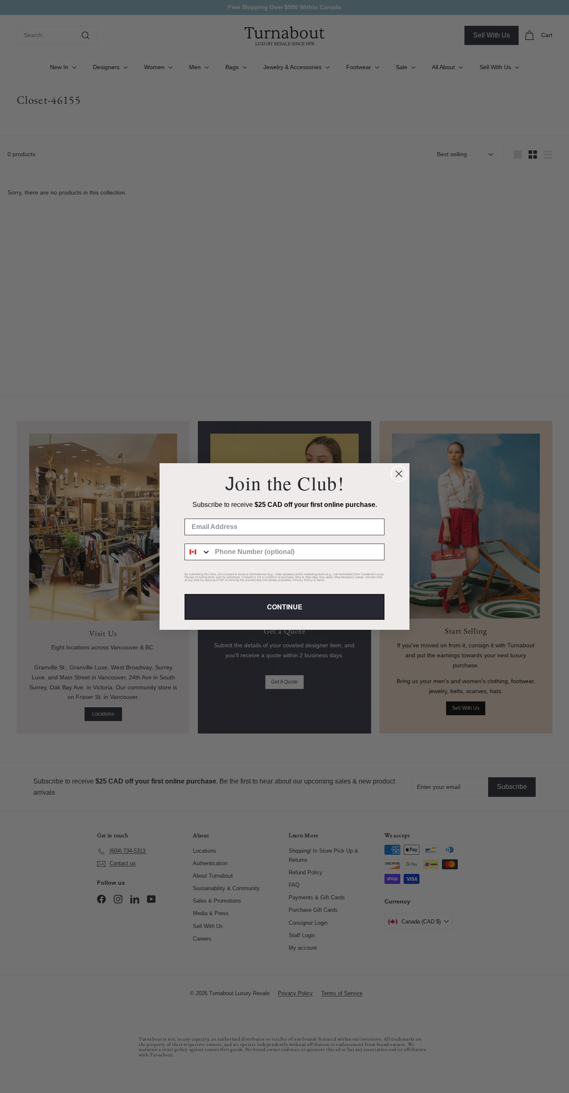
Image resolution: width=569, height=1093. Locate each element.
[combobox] (198, 552)
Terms (320, 580)
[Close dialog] (399, 474)
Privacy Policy (303, 580)
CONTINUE (284, 606)
